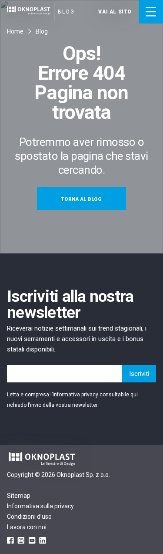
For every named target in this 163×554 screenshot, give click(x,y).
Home (15, 31)
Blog (42, 31)
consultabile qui (119, 395)
